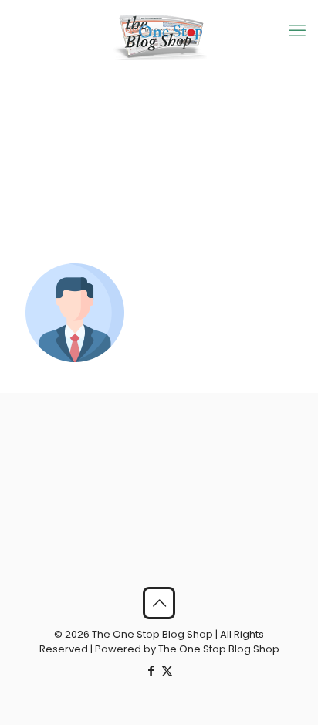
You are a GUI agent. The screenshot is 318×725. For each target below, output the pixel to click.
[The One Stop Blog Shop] (159, 37)
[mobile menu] (297, 31)
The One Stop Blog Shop (218, 649)
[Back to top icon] (159, 603)
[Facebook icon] (151, 670)
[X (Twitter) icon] (167, 670)
